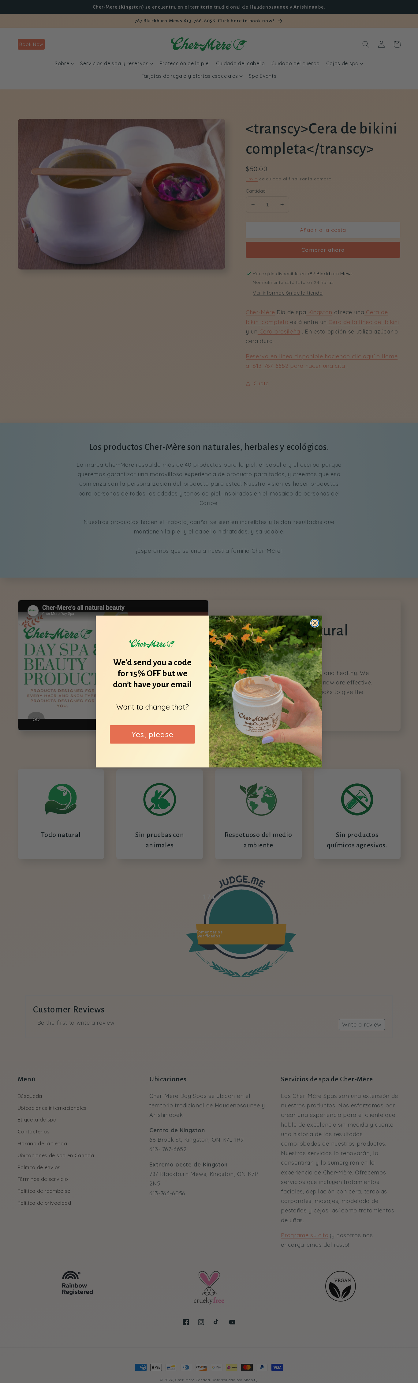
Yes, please (153, 734)
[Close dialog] (315, 623)
